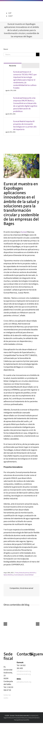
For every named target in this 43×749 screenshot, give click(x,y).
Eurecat (24, 232)
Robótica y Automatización (16, 575)
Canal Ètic (26, 720)
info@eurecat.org (24, 671)
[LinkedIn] (4, 144)
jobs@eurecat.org (24, 682)
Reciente (12, 65)
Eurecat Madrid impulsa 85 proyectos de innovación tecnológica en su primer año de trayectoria (25, 125)
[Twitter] (13, 144)
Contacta (32, 716)
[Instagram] (7, 144)
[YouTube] (10, 144)
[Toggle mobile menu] (38, 5)
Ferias (17, 573)
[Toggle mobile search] (34, 5)
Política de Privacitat (13, 718)
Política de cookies (26, 718)
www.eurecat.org (24, 674)
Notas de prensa (24, 573)
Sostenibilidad (29, 575)
